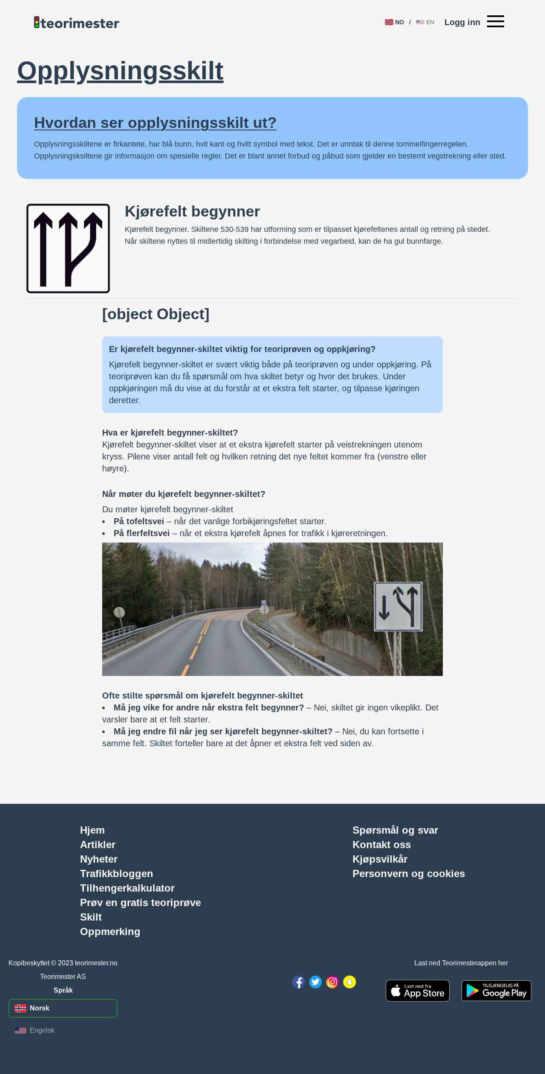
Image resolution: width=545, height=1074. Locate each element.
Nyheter (99, 858)
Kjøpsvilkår (380, 858)
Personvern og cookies (409, 873)
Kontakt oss (382, 844)
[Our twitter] (315, 982)
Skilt (91, 916)
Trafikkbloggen (116, 873)
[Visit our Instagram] (332, 982)
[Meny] (495, 22)
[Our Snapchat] (349, 982)
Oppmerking (110, 931)
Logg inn (462, 22)
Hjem (92, 829)
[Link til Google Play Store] (496, 990)
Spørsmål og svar (395, 829)
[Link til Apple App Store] (418, 990)
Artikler (97, 844)
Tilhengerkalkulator (127, 887)
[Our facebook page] (298, 982)
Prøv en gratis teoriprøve (140, 902)
